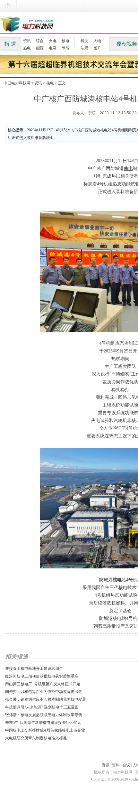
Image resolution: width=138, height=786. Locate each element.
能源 (40, 48)
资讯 (27, 41)
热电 (27, 48)
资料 (116, 765)
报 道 (10, 44)
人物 (97, 41)
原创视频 (126, 44)
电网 (52, 48)
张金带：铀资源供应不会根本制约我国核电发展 (45, 699)
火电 (52, 41)
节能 (65, 48)
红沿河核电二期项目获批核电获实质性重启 (41, 676)
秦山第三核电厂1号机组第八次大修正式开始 (42, 684)
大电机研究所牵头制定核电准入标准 (36, 738)
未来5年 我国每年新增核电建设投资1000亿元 (43, 722)
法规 (84, 48)
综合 (40, 41)
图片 (97, 48)
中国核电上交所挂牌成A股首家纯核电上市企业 (45, 730)
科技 (84, 41)
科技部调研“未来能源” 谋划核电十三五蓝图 (42, 707)
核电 (65, 41)
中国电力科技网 (17, 83)
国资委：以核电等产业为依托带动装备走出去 (43, 691)
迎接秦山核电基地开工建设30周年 (34, 668)
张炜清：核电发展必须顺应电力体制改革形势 (43, 715)
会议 (126, 765)
